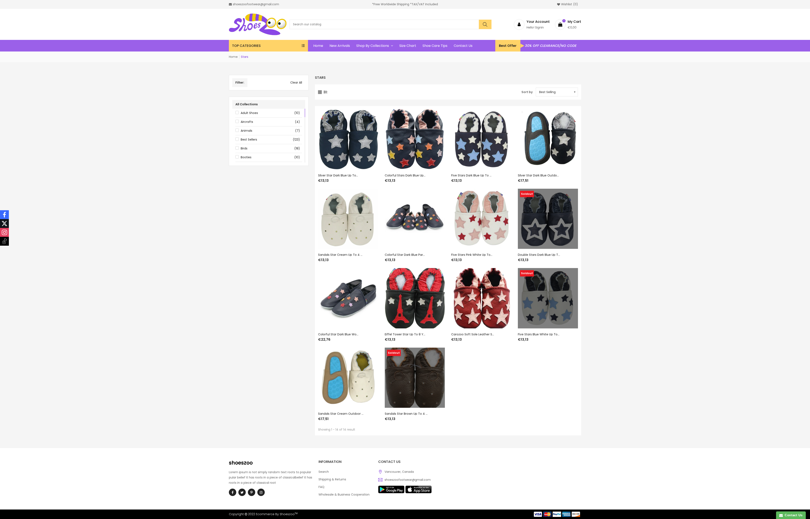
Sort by (527, 92)
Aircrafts (270, 122)
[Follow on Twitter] (4, 223)
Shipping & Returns (332, 479)
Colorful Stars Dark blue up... (405, 175)
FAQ (321, 487)
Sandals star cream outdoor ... (340, 413)
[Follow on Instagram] (4, 232)
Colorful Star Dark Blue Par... (405, 254)
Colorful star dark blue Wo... (338, 334)
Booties (270, 157)
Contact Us (793, 515)
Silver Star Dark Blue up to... (338, 175)
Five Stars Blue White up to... (538, 334)
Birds (270, 148)
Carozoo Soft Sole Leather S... (472, 334)
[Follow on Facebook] (4, 214)
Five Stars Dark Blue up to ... (471, 175)
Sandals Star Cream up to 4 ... (340, 254)
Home (233, 57)
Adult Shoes (270, 113)
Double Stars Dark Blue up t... (539, 254)
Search (324, 472)
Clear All (296, 82)
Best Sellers (270, 139)
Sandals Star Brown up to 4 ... (406, 413)
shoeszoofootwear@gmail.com (408, 480)
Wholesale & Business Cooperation (344, 494)
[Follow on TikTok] (4, 241)
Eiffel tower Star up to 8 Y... (405, 334)
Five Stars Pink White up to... (471, 254)
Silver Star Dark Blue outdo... (538, 175)
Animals (270, 131)
